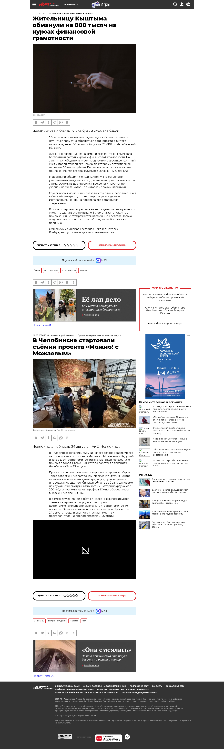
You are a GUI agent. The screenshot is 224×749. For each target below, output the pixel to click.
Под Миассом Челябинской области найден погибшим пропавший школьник (165, 297)
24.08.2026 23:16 (41, 335)
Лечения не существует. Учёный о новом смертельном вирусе (170, 440)
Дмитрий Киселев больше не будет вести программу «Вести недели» (170, 491)
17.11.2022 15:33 (39, 13)
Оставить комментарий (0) (112, 245)
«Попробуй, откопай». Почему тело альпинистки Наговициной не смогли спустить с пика (171, 420)
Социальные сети (175, 686)
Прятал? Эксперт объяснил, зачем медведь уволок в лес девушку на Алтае (170, 463)
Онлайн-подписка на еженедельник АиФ (104, 686)
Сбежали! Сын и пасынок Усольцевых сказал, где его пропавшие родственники (172, 452)
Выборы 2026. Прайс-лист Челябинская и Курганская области (86, 693)
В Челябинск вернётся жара (165, 323)
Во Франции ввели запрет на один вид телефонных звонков (169, 502)
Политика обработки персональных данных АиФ (123, 689)
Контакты (157, 686)
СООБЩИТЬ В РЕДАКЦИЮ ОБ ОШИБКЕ (140, 693)
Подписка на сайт (139, 686)
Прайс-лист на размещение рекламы (74, 689)
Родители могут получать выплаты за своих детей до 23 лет (171, 480)
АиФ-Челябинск (66, 430)
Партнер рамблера (83, 737)
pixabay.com (39, 115)
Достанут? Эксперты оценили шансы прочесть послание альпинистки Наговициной (172, 409)
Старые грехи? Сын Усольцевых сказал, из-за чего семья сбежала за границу (171, 430)
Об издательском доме (67, 686)
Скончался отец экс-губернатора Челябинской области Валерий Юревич (165, 310)
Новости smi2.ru (43, 325)
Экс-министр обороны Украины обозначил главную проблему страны (168, 524)
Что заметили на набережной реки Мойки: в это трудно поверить (170, 512)
